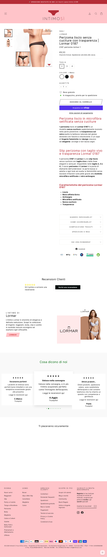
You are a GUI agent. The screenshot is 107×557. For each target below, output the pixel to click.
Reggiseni (7, 496)
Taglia (62, 62)
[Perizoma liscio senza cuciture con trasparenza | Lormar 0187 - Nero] (16, 469)
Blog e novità (63, 496)
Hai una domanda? (81, 242)
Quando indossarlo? (81, 217)
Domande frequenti (47, 497)
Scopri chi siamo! (65, 492)
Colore (66, 72)
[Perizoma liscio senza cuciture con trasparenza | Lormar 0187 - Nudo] (18, 469)
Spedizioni (44, 500)
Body (6, 512)
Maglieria (7, 515)
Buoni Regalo (63, 502)
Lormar (63, 34)
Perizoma (7, 508)
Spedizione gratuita (48, 503)
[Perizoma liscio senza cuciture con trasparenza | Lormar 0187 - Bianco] (13, 469)
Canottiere (26, 499)
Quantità (64, 83)
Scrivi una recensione (68, 287)
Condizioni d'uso (46, 522)
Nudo (72, 77)
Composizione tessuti (81, 227)
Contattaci (44, 494)
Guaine (6, 521)
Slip (5, 499)
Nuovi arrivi (8, 492)
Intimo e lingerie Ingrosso (64, 506)
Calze (24, 505)
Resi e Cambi (45, 507)
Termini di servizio (47, 513)
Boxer (24, 492)
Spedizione (76, 55)
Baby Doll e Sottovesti (8, 526)
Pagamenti (44, 510)
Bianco (62, 77)
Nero (67, 77)
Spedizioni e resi (81, 232)
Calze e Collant (9, 518)
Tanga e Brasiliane (10, 505)
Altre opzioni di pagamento (81, 113)
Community (63, 499)
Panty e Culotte (9, 502)
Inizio (61, 31)
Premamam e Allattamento (9, 531)
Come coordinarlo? (81, 222)
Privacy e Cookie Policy (47, 517)
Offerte (6, 535)
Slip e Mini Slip (27, 496)
